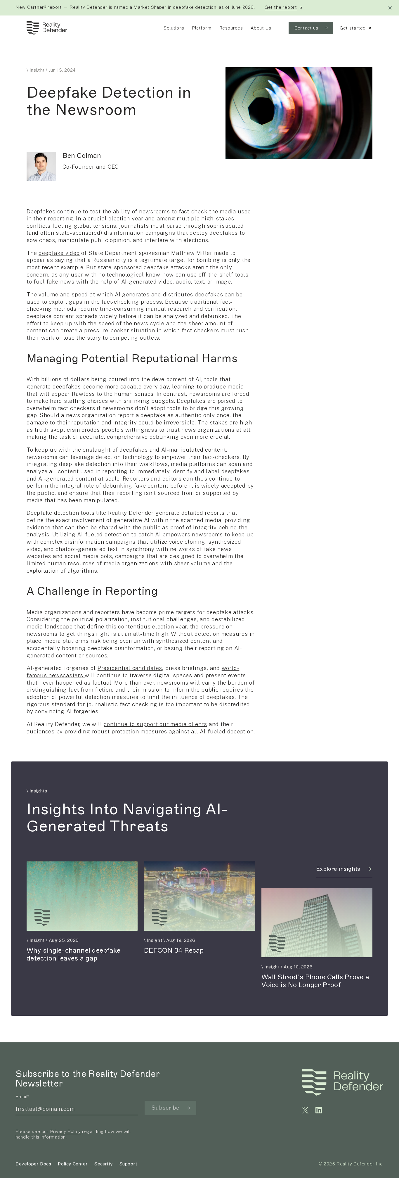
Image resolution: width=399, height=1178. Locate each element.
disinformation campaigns (100, 541)
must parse (166, 225)
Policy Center (73, 1163)
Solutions (174, 27)
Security (103, 1163)
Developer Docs (33, 1163)
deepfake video (59, 253)
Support (128, 1163)
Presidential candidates (130, 668)
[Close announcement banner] (390, 7)
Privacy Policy (65, 1131)
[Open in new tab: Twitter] (305, 1110)
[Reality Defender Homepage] (45, 28)
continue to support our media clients (155, 724)
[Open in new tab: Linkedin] (318, 1110)
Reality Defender (131, 512)
